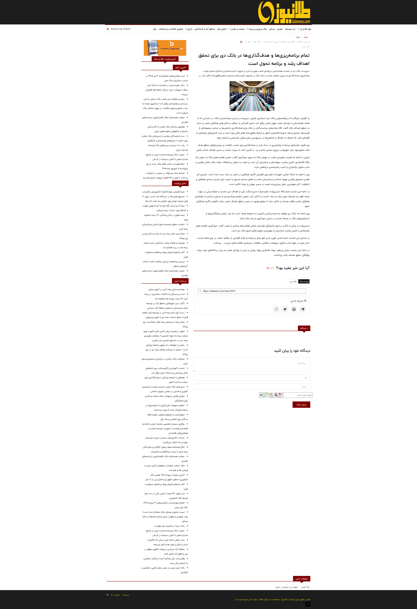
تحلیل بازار (222, 29)
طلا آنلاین (305, 587)
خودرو (280, 29)
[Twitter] (285, 309)
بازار (154, 29)
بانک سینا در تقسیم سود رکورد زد (169, 526)
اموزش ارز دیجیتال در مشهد (286, 587)
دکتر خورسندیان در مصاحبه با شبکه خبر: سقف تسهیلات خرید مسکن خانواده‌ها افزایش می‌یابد (166, 89)
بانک (298, 37)
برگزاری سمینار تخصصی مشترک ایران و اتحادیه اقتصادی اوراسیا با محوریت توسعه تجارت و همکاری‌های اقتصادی (165, 428)
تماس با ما (115, 595)
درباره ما (125, 595)
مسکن (272, 29)
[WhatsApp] (293, 309)
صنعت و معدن (237, 29)
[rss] (107, 595)
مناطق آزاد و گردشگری (204, 29)
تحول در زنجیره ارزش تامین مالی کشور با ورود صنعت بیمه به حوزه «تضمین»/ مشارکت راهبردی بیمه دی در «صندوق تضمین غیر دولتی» (165, 335)
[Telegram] (302, 309)
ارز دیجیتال (290, 29)
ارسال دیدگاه (301, 404)
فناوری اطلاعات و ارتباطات (171, 29)
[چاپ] (240, 42)
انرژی (189, 29)
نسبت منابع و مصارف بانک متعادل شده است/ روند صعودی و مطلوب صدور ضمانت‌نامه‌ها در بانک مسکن (165, 516)
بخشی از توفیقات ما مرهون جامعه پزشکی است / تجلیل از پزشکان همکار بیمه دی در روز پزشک (167, 349)
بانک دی (293, 281)
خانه (306, 37)
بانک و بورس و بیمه (257, 29)
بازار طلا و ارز (305, 29)
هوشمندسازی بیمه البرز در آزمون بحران (166, 289)
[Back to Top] (307, 604)
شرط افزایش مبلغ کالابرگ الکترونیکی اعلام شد (163, 192)
